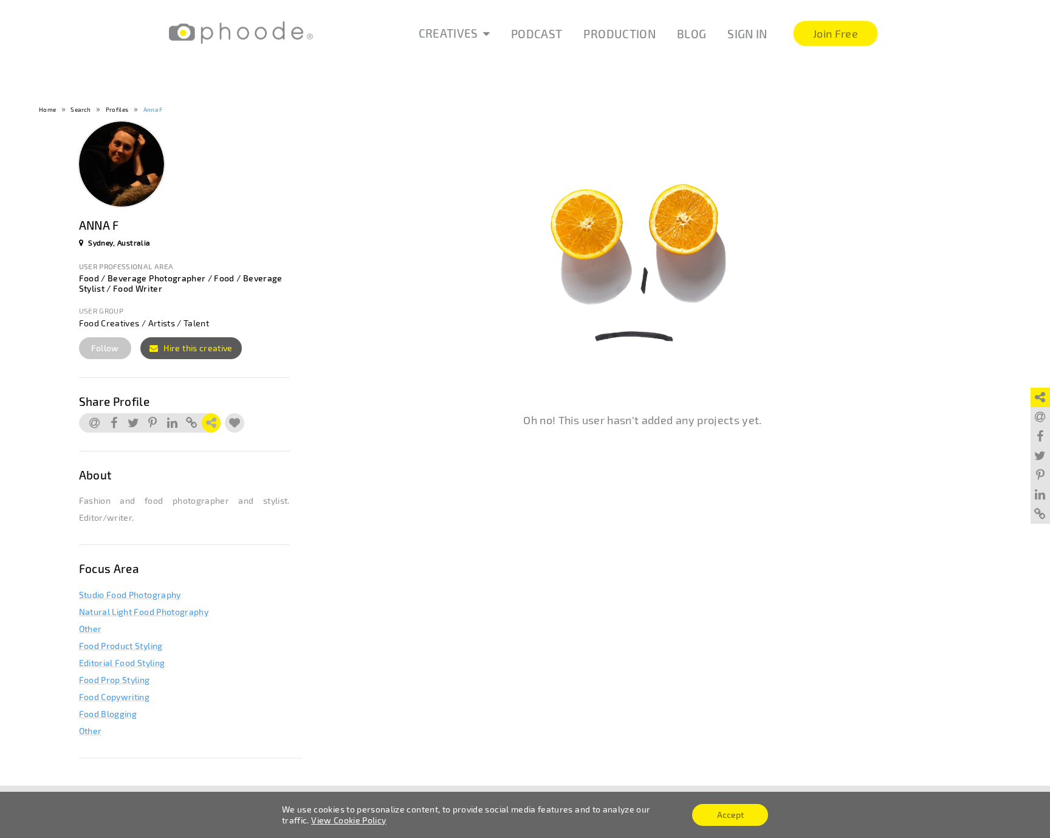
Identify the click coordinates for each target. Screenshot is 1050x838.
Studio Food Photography (130, 594)
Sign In (747, 34)
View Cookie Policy (348, 820)
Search (80, 109)
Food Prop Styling (114, 680)
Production (619, 34)
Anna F (153, 109)
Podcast (536, 34)
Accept (730, 814)
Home (47, 109)
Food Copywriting (114, 697)
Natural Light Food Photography (144, 611)
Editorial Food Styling (122, 663)
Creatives (448, 33)
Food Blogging (108, 714)
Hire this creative (197, 348)
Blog (691, 34)
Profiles (117, 109)
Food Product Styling (121, 646)
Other (90, 628)
